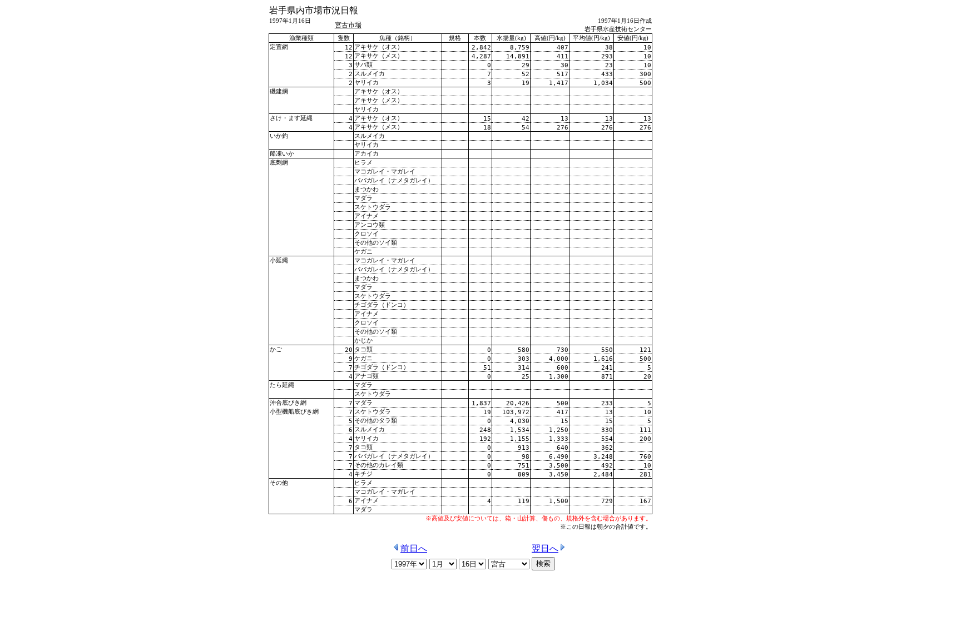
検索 (543, 563)
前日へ (413, 548)
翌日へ (545, 548)
